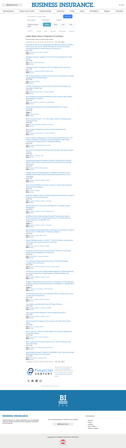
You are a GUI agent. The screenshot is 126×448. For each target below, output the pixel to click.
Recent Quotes (31, 20)
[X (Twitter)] (28, 381)
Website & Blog (37, 62)
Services (31, 62)
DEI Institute (119, 11)
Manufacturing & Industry (47, 124)
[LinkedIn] (36, 381)
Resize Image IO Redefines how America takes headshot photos (46, 129)
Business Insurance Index (33, 25)
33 (59, 42)
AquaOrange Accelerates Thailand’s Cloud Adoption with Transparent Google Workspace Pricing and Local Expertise (50, 353)
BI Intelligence (94, 11)
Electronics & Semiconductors (53, 266)
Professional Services (40, 145)
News (45, 31)
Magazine (107, 11)
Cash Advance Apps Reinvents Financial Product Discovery (44, 304)
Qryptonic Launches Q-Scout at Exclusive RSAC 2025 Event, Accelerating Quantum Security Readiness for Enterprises (48, 252)
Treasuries (71, 31)
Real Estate (39, 92)
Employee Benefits (45, 11)
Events (82, 11)
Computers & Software (39, 71)
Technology (31, 52)
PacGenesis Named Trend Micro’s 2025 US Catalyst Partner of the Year (48, 67)
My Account (121, 5)
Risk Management (8, 11)
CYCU (31, 223)
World (32, 114)
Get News (31, 53)
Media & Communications (40, 102)
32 (56, 42)
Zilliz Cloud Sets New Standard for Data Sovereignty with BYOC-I (46, 313)
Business (46, 52)
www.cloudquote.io (66, 369)
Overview (38, 31)
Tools (70, 24)
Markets (47, 24)
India (43, 62)
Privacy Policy (61, 374)
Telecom (31, 246)
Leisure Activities (39, 133)
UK (30, 112)
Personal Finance (39, 52)
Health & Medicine (48, 289)
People (72, 11)
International (60, 11)
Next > (62, 42)
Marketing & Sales (36, 124)
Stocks (55, 24)
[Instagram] (40, 381)
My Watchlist (45, 20)
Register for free (12, 5)
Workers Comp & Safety (27, 11)
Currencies (53, 31)
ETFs (63, 24)
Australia (48, 180)
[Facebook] (32, 381)
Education (31, 155)
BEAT (31, 287)
